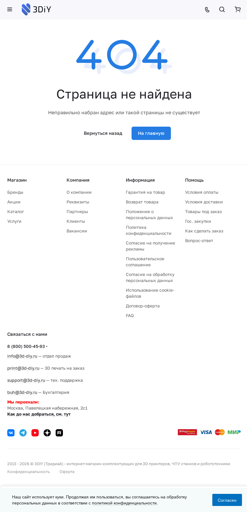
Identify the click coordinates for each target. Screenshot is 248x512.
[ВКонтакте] (11, 432)
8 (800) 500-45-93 (26, 346)
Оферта (67, 471)
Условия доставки (204, 201)
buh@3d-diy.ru (22, 392)
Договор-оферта (143, 305)
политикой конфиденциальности (124, 503)
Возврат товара (142, 201)
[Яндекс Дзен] (47, 432)
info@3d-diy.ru (22, 355)
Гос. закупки (198, 221)
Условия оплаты (201, 192)
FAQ (130, 315)
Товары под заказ (203, 211)
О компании (79, 192)
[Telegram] (23, 432)
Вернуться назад (103, 133)
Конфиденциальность (28, 471)
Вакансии (77, 230)
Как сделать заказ (204, 230)
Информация (140, 180)
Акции (14, 201)
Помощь (194, 180)
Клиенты (76, 221)
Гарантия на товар (145, 192)
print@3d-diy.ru (23, 368)
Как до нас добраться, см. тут (38, 413)
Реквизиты (78, 201)
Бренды (15, 192)
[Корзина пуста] (238, 9)
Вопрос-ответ (199, 240)
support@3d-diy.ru (26, 380)
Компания (78, 180)
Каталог (15, 211)
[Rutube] (59, 432)
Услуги (14, 221)
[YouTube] (35, 432)
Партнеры (77, 211)
